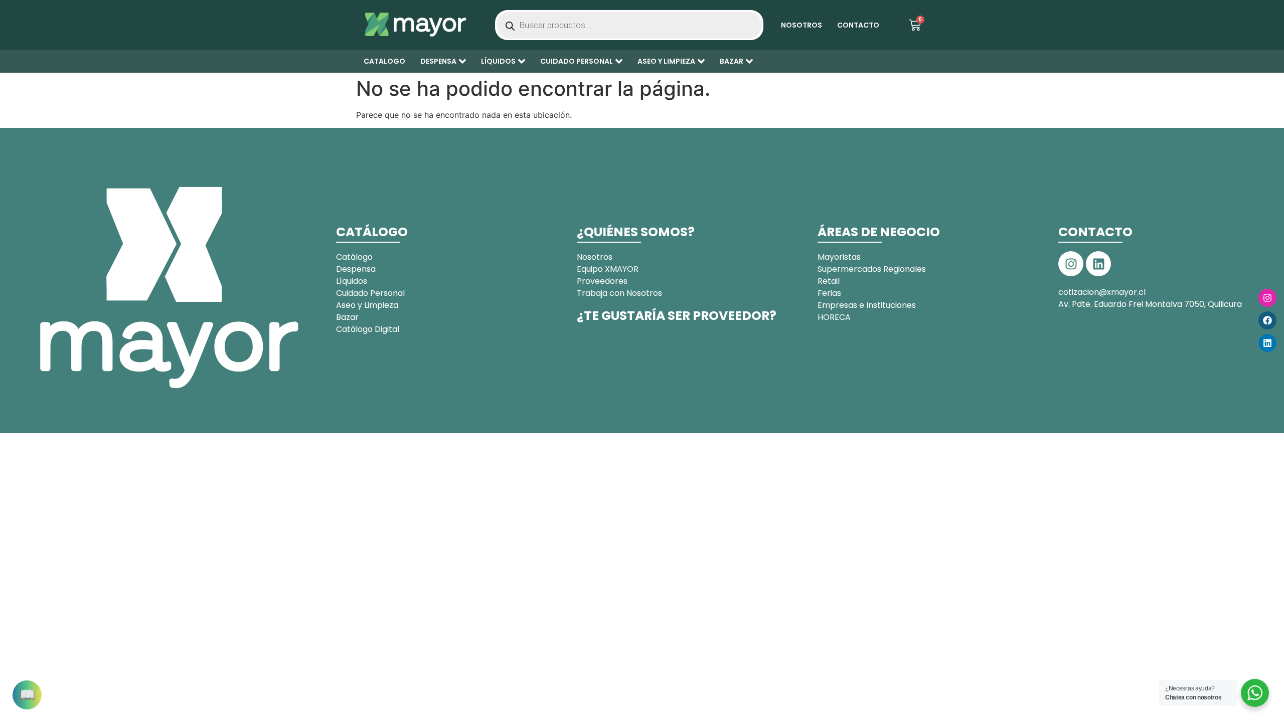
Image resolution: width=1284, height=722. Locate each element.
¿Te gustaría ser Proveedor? (676, 315)
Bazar (731, 61)
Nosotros (801, 25)
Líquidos (498, 61)
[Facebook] (1267, 320)
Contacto (858, 25)
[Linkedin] (1267, 343)
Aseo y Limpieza (666, 61)
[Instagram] (1267, 298)
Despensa (438, 61)
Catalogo (384, 61)
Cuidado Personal (576, 61)
